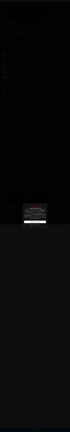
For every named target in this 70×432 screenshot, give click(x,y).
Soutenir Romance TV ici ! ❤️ (35, 221)
